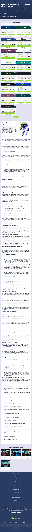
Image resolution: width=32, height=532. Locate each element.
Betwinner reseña (23, 35)
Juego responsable (16, 490)
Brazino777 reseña (8, 59)
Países (16, 479)
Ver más (15, 116)
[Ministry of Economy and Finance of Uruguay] (12, 523)
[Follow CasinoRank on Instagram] (13, 513)
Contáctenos (16, 502)
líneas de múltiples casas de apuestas (20, 139)
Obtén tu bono (8, 34)
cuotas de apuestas (14, 130)
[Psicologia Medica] (19, 523)
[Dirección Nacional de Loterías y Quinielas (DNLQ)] (5, 523)
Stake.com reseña (23, 47)
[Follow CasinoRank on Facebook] (11, 513)
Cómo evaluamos (15, 499)
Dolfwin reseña (8, 47)
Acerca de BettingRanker (16, 498)
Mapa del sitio (16, 504)
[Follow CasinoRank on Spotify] (18, 513)
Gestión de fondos (16, 491)
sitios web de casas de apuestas (20, 295)
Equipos (16, 482)
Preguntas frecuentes (16, 493)
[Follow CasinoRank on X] (15, 513)
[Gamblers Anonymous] (24, 523)
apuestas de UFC (8, 347)
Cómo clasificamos (16, 501)
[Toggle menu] (1, 1)
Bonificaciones (16, 476)
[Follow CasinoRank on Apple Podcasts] (20, 513)
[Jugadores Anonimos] (16, 523)
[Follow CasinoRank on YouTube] (17, 513)
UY (15, 515)
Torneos (16, 480)
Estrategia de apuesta (16, 487)
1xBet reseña (8, 35)
